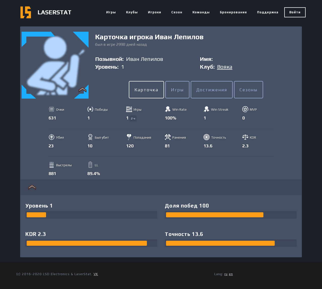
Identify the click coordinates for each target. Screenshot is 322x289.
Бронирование (233, 12)
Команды (201, 12)
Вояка (224, 66)
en (231, 274)
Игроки (154, 12)
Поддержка (267, 12)
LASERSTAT (54, 12)
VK (96, 274)
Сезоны (248, 89)
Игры (111, 12)
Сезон (176, 12)
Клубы (132, 12)
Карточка (146, 89)
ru (226, 274)
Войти (295, 12)
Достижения (211, 89)
